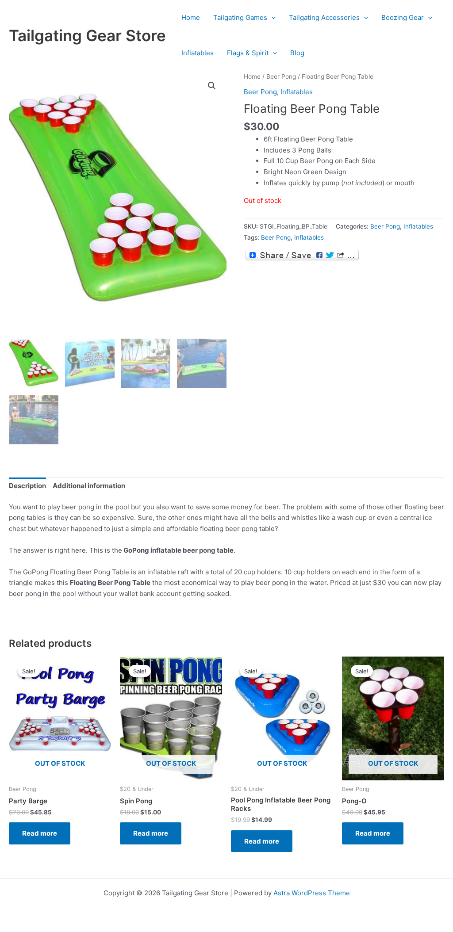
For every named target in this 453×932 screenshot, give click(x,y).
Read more (39, 833)
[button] (271, 17)
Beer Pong (281, 76)
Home (190, 17)
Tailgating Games (240, 17)
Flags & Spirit (248, 53)
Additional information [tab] (89, 485)
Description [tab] (27, 485)
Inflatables (197, 53)
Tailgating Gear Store (87, 35)
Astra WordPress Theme (311, 893)
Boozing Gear (402, 17)
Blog (297, 53)
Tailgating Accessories (324, 17)
